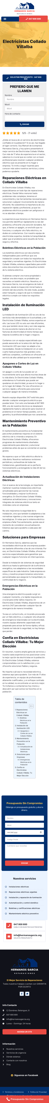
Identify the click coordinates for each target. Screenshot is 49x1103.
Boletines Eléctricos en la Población (25, 720)
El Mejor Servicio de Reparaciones (24, 980)
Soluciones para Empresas (23, 755)
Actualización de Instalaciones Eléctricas (26, 749)
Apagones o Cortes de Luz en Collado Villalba (26, 733)
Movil (7, 104)
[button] (5, 19)
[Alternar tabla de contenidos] (30, 706)
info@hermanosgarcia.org (28, 935)
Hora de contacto (12, 114)
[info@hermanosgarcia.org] (9, 936)
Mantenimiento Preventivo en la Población (23, 741)
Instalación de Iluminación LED (23, 727)
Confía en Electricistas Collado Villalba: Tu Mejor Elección (24, 771)
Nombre (8, 95)
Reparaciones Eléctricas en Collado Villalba (22, 712)
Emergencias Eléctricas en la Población (25, 762)
